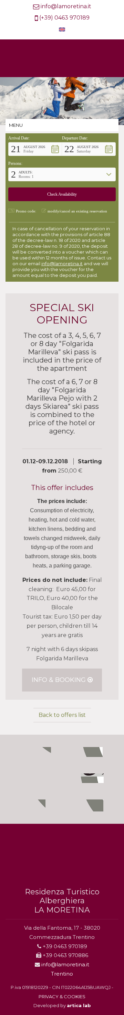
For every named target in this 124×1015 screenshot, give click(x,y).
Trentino (62, 973)
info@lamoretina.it (66, 6)
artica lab (79, 1005)
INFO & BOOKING (59, 680)
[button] (35, 149)
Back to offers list (62, 715)
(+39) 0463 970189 (64, 17)
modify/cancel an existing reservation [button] (77, 211)
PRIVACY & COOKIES (62, 996)
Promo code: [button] (26, 211)
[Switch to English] (62, 29)
